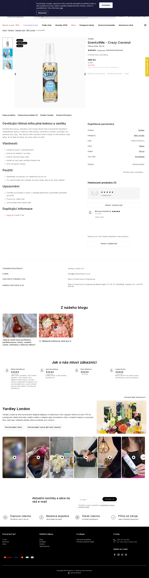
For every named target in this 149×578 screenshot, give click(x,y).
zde (61, 8)
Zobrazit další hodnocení (134, 397)
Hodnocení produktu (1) (28, 115)
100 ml (141, 151)
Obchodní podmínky (84, 539)
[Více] (144, 25)
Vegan (9, 215)
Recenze (6, 542)
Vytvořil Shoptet (76, 573)
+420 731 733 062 (122, 540)
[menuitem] (12, 25)
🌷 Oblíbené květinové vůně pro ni (55, 341)
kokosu (47, 123)
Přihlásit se (109, 499)
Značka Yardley (47, 115)
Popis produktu (9, 115)
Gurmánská (139, 157)
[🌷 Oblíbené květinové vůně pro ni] (56, 326)
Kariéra (42, 544)
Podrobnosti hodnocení (114, 50)
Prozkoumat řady (13, 427)
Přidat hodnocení (114, 205)
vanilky (61, 123)
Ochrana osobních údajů (85, 542)
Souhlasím (106, 5)
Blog (41, 539)
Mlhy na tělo (139, 136)
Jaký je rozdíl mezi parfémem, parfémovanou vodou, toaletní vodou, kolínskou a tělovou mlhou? (19, 342)
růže (16, 134)
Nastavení (42, 13)
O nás (5, 539)
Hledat (42, 16)
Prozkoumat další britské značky (44, 427)
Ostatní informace (64, 115)
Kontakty (43, 542)
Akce (4, 544)
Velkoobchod (44, 546)
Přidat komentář (109, 244)
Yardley (91, 39)
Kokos (141, 146)
